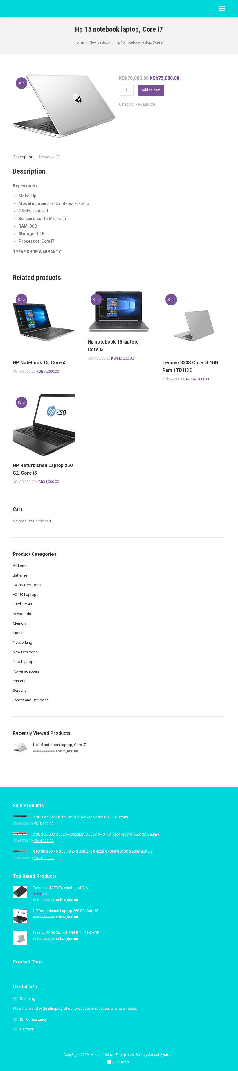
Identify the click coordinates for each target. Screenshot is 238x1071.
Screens (19, 690)
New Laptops (100, 42)
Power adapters (26, 671)
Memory (19, 623)
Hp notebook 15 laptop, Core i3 (113, 345)
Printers (19, 681)
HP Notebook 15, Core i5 (40, 362)
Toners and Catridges (30, 700)
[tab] (23, 157)
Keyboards (22, 614)
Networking (22, 642)
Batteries (20, 575)
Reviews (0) (50, 157)
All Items (20, 566)
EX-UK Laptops (25, 594)
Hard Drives (22, 604)
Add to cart (151, 89)
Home (79, 42)
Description (23, 157)
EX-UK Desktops (27, 585)
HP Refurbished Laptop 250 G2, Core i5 (43, 469)
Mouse (18, 633)
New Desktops (25, 652)
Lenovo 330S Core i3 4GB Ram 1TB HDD (190, 366)
